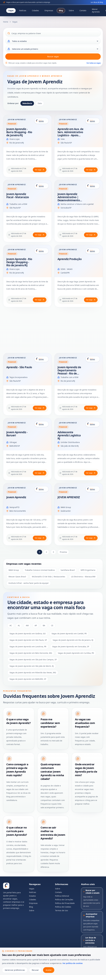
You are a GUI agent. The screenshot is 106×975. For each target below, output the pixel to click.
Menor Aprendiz (96, 10)
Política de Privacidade (65, 903)
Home (5, 22)
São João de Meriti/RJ (70, 446)
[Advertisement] (53, 330)
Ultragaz (13, 442)
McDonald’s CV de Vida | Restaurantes (48, 576)
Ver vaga (38, 170)
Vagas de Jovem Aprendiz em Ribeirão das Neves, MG (33, 672)
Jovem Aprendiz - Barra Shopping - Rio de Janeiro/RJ (19, 132)
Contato (83, 10)
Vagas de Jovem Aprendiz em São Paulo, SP (28, 640)
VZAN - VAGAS (67, 269)
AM (27, 625)
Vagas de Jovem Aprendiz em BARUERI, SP (28, 679)
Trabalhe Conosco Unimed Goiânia (40, 570)
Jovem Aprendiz (16, 497)
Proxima (63, 552)
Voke (63, 139)
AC (11, 625)
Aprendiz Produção (70, 259)
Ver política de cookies (72, 963)
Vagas (11, 10)
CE (52, 625)
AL (19, 625)
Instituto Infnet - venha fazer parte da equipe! (29, 583)
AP (36, 625)
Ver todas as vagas (93, 63)
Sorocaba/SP (66, 207)
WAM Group (66, 507)
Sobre (71, 10)
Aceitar (49, 970)
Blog (61, 10)
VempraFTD (14, 507)
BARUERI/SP (14, 446)
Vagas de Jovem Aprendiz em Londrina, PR (28, 646)
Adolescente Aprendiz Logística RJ (69, 435)
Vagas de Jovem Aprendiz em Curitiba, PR (76, 653)
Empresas (49, 10)
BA (44, 625)
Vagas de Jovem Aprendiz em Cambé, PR (69, 633)
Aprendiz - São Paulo (19, 367)
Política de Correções (64, 899)
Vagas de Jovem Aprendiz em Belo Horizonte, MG (31, 653)
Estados (32, 896)
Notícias (22, 10)
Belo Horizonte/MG (17, 511)
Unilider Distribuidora (70, 442)
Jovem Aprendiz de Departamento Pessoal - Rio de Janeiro (69, 371)
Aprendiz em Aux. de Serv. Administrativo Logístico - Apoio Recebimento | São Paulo (70, 135)
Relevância (27, 103)
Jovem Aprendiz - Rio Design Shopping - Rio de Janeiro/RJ (19, 262)
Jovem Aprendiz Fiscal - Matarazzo (17, 195)
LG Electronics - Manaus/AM (83, 576)
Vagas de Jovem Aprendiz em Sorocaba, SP (70, 646)
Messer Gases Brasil (17, 576)
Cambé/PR (65, 272)
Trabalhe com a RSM (18, 204)
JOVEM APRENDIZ (69, 497)
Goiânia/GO (66, 511)
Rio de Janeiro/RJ (16, 142)
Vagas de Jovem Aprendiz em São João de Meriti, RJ (32, 666)
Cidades (35, 10)
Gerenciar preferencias (15, 970)
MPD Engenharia (88, 570)
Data (40, 103)
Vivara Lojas (14, 139)
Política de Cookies (63, 907)
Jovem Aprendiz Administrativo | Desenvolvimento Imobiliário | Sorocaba (69, 200)
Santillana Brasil (68, 570)
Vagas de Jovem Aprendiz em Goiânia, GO (28, 633)
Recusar (35, 970)
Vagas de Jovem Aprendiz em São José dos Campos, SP (33, 659)
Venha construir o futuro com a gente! (77, 204)
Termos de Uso (61, 910)
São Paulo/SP (66, 142)
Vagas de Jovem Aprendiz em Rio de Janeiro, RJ (73, 640)
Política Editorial (62, 896)
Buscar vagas (53, 56)
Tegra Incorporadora (18, 377)
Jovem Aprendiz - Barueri (17, 433)
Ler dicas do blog (97, 2)
